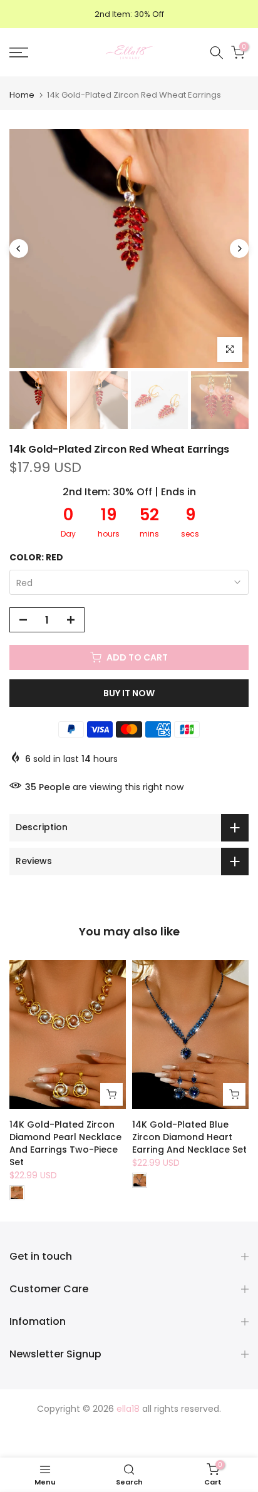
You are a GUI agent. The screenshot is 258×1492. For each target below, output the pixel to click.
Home (21, 95)
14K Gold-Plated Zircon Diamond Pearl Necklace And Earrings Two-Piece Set (65, 1143)
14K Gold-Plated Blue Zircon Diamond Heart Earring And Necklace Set (189, 1137)
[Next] (239, 248)
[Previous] (18, 248)
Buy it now (129, 693)
